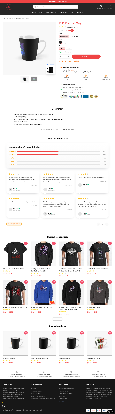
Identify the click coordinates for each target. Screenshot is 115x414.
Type (60, 33)
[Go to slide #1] (24, 79)
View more (57, 319)
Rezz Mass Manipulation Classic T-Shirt (15, 307)
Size (60, 45)
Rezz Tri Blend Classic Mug (39, 358)
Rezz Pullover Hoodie (93, 307)
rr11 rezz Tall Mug (9, 358)
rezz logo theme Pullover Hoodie (42, 307)
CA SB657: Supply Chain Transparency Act (43, 398)
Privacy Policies (35, 393)
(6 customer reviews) (73, 27)
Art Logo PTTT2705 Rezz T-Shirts (13, 269)
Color (60, 39)
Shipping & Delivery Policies (66, 388)
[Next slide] (53, 48)
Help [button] (112, 411)
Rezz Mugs (25, 18)
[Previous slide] (6, 48)
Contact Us (62, 396)
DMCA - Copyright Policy (38, 396)
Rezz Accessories (14, 18)
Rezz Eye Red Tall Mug (94, 358)
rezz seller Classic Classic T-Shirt (97, 269)
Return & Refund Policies (66, 393)
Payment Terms (63, 391)
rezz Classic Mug (64, 358)
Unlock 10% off (3, 406)
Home (5, 18)
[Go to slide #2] (34, 79)
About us (33, 388)
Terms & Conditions (36, 391)
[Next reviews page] (107, 224)
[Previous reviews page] (98, 224)
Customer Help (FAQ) (65, 398)
